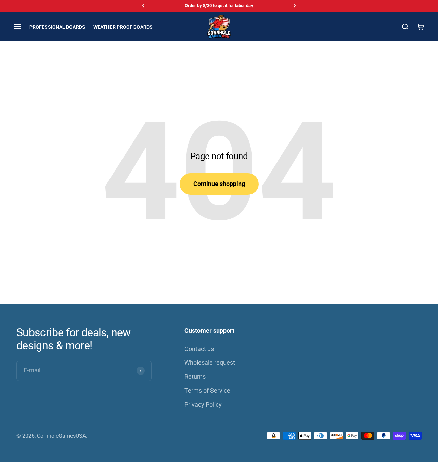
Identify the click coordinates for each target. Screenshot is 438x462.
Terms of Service (207, 390)
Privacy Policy (203, 404)
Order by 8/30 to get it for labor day (219, 5)
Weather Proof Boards (123, 26)
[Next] (295, 6)
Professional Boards (57, 26)
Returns (195, 376)
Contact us (199, 348)
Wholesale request (209, 362)
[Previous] (143, 6)
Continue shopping (219, 183)
